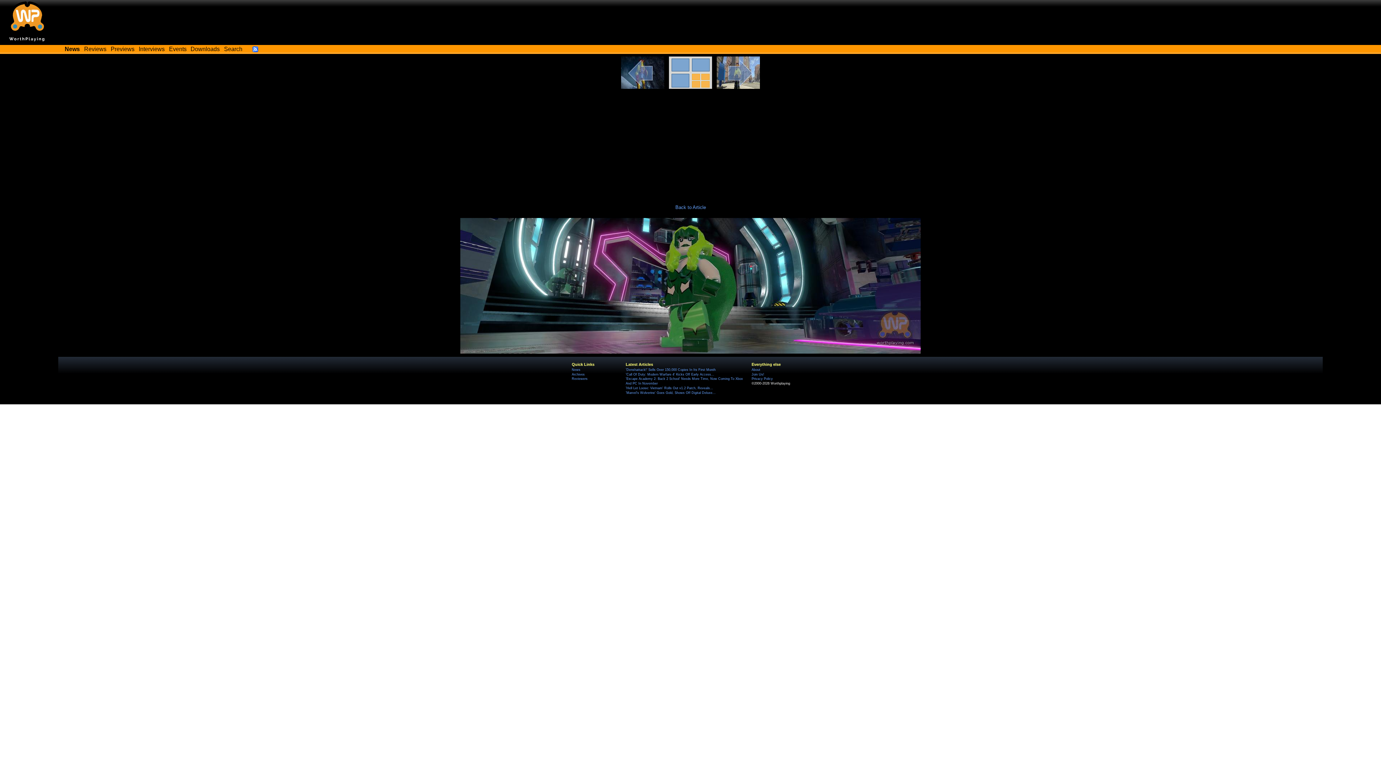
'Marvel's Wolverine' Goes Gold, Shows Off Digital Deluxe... (671, 393)
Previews (123, 49)
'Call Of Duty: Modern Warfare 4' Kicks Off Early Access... (670, 374)
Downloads (205, 49)
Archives (578, 374)
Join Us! (758, 374)
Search (233, 49)
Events (178, 49)
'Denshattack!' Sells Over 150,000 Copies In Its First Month (671, 370)
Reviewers (580, 379)
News (576, 370)
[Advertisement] (690, 142)
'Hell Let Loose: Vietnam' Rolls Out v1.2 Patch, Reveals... (669, 388)
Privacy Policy (762, 379)
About (756, 370)
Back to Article (690, 207)
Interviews (152, 49)
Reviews (95, 49)
